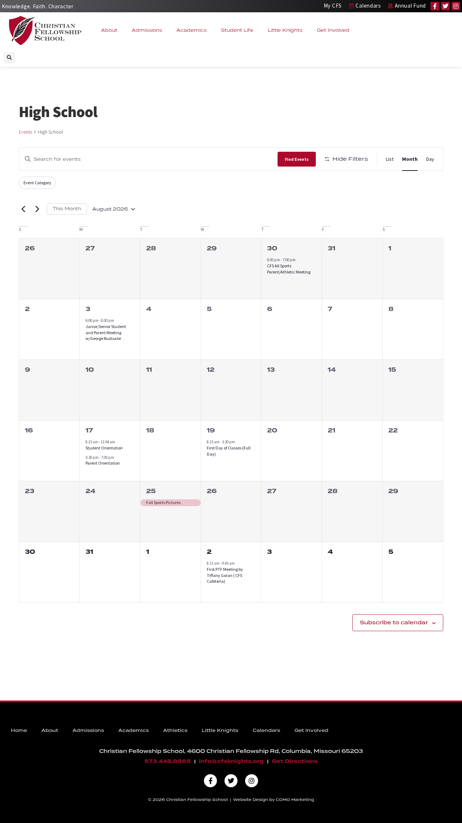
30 (272, 248)
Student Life (237, 30)
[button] (9, 57)
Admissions (147, 30)
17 (89, 430)
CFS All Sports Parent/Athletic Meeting (288, 269)
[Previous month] (23, 209)
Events (25, 132)
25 (151, 491)
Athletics (175, 730)
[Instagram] (456, 6)
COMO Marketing (295, 799)
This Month (67, 209)
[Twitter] (445, 6)
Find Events (297, 159)
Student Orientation (104, 448)
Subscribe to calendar (394, 622)
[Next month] (37, 209)
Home (19, 730)
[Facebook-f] (435, 6)
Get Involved (333, 30)
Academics (191, 30)
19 (211, 430)
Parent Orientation (103, 463)
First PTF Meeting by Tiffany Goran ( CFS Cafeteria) (225, 575)
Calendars (266, 730)
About (109, 30)
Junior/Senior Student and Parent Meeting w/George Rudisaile (106, 332)
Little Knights (285, 30)
